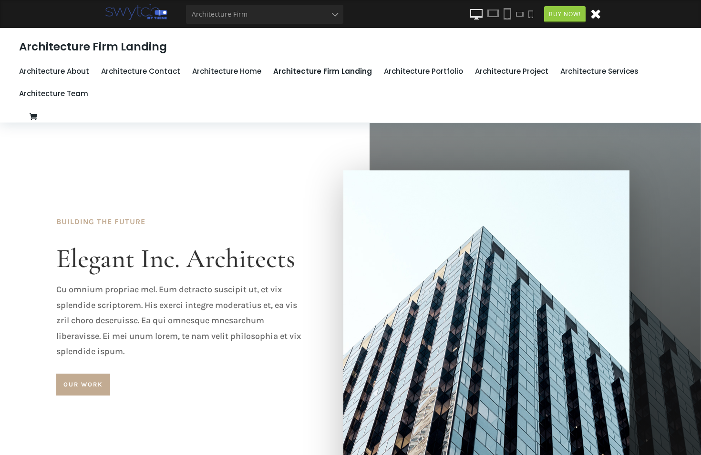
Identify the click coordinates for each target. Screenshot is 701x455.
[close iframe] (595, 13)
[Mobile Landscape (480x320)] (519, 14)
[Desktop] (476, 14)
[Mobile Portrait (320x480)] (531, 14)
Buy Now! (565, 14)
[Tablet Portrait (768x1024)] (507, 14)
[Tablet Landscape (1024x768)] (493, 14)
